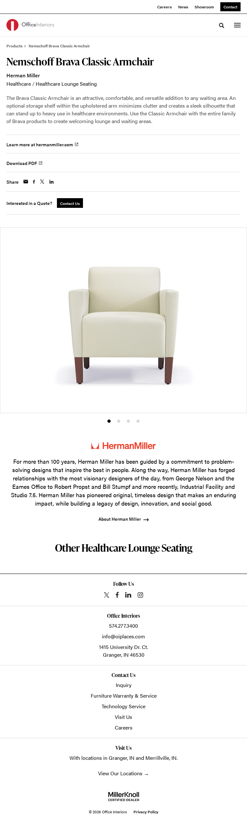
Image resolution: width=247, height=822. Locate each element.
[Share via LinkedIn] (51, 182)
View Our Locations (120, 773)
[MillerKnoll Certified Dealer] (124, 796)
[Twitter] (106, 595)
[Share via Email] (25, 181)
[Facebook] (117, 595)
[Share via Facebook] (34, 182)
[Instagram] (140, 595)
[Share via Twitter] (42, 181)
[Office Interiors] (30, 25)
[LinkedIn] (128, 595)
